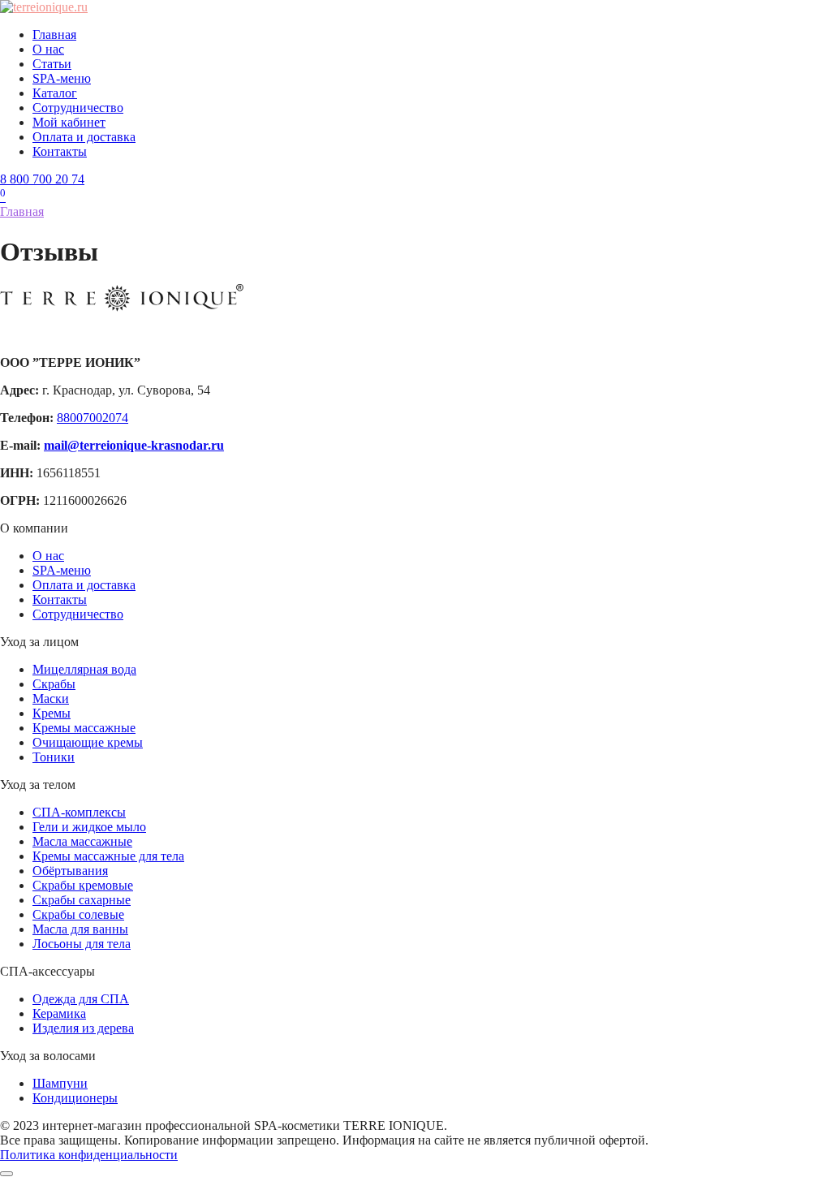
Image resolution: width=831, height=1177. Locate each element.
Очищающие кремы (87, 742)
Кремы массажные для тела (108, 856)
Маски (50, 698)
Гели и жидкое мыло (89, 827)
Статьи (51, 64)
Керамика (59, 1013)
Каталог (54, 93)
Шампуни (60, 1083)
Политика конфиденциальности (89, 1155)
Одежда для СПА (80, 999)
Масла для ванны (80, 929)
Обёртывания (70, 870)
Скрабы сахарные (81, 900)
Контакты (59, 151)
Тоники (53, 757)
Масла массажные (82, 841)
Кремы (51, 713)
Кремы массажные (84, 728)
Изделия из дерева (83, 1028)
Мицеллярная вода (84, 669)
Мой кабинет (68, 122)
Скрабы (53, 684)
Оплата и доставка (84, 137)
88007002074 (92, 418)
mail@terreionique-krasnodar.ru (134, 445)
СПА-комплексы (79, 812)
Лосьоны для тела (81, 944)
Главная (54, 34)
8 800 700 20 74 (42, 179)
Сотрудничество (77, 107)
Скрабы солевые (78, 914)
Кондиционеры (75, 1098)
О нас (48, 49)
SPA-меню (61, 78)
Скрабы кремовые (82, 885)
